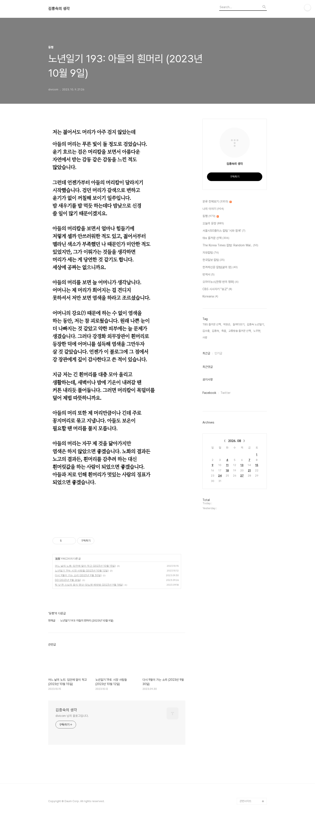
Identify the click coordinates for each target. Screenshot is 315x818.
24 (220, 475)
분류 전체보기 (215, 201)
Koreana (210, 296)
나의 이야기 (213, 208)
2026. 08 (234, 441)
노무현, (257, 330)
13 (241, 465)
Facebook (209, 393)
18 (227, 470)
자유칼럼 (210, 252)
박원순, (227, 324)
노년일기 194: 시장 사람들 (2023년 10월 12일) (82, 570)
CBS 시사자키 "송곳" (217, 289)
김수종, (206, 330)
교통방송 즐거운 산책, (240, 330)
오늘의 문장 (213, 223)
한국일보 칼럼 (213, 260)
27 (242, 475)
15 (256, 465)
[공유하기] (65, 541)
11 (227, 465)
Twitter (225, 393)
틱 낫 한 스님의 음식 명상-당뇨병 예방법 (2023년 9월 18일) (89, 584)
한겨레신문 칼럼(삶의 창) (220, 267)
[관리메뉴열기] (307, 7)
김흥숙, (216, 330)
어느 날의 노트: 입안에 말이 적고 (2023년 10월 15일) (85, 565)
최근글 (206, 353)
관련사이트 (245, 801)
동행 (57, 558)
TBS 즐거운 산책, (212, 324)
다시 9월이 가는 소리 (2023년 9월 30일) (78, 575)
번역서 (208, 274)
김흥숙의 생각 (59, 8)
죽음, (224, 330)
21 (249, 470)
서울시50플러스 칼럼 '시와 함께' (223, 230)
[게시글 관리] (71, 541)
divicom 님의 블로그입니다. (72, 715)
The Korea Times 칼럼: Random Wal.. (230, 245)
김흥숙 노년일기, (256, 324)
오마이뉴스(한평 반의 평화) (220, 281)
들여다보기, (239, 324)
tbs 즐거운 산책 (215, 238)
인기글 (218, 353)
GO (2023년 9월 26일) (68, 580)
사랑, (205, 337)
